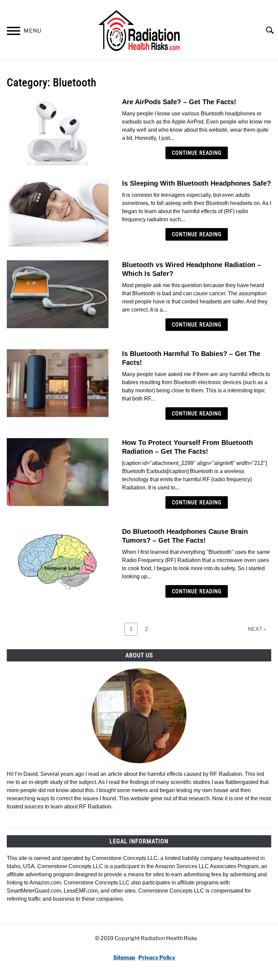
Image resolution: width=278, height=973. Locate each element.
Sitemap (124, 957)
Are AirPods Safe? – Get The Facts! (179, 102)
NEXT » (257, 629)
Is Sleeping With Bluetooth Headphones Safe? (196, 183)
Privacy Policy (156, 957)
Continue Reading (196, 153)
